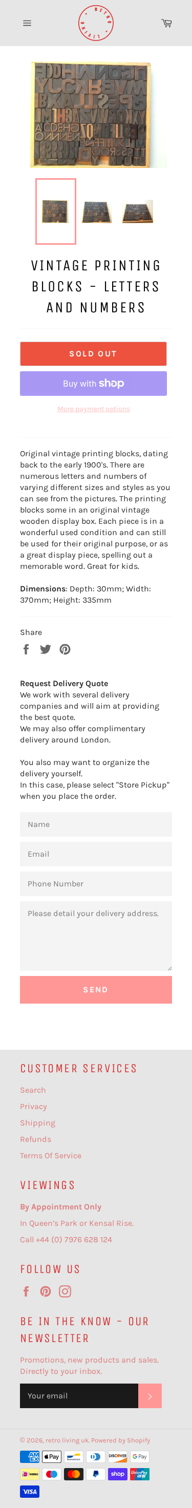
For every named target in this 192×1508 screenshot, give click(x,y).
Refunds (35, 1139)
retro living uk (67, 1440)
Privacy (33, 1106)
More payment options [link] (93, 409)
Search (33, 1090)
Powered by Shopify (120, 1440)
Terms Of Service (50, 1155)
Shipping (37, 1123)
